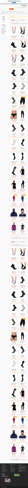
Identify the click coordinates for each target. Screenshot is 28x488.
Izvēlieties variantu (12, 39)
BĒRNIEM (3, 16)
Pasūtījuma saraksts (13, 470)
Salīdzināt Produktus (13, 468)
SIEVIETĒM (3, 19)
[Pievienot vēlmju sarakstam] (14, 39)
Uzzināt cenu (22, 121)
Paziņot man (12, 109)
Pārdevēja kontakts (4, 470)
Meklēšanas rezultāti (13, 469)
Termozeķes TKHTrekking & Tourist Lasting (14, 134)
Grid (12, 20)
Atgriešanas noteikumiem (4, 471)
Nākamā (23, 23)
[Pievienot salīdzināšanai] (15, 39)
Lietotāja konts (12, 467)
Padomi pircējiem (12, 471)
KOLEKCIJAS (14, 11)
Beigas (25, 23)
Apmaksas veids (3, 468)
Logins (11, 466)
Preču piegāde (3, 467)
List (13, 20)
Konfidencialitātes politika (4, 469)
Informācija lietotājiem (4, 466)
